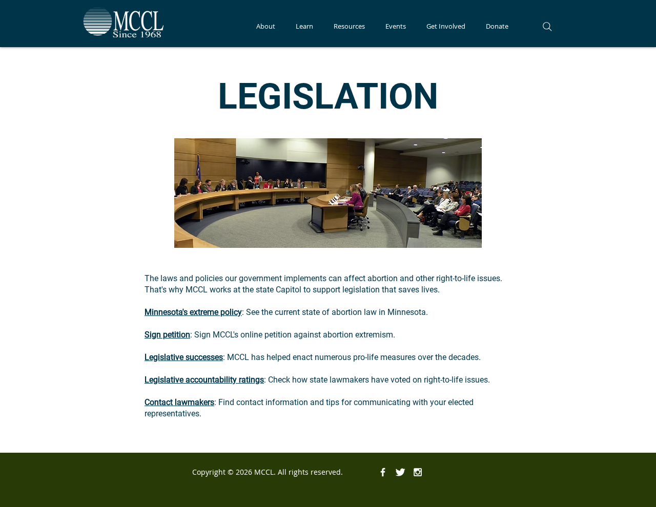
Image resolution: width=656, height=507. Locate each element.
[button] (265, 26)
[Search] (547, 26)
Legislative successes (184, 357)
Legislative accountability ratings (204, 380)
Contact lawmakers (179, 402)
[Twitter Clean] (400, 472)
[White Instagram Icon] (417, 472)
